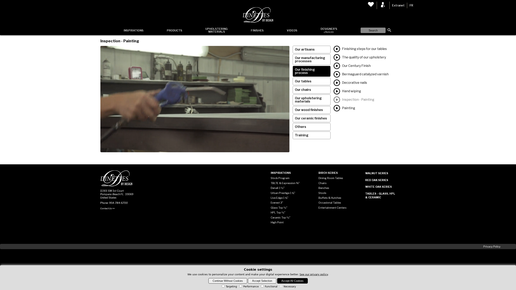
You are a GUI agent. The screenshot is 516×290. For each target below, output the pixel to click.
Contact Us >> (107, 208)
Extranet (398, 5)
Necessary (290, 286)
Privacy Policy (491, 246)
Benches (323, 188)
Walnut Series (376, 173)
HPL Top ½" (278, 212)
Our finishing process (305, 71)
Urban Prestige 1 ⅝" (283, 193)
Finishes (257, 30)
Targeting (231, 286)
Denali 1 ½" (277, 188)
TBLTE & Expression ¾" (285, 183)
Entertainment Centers (332, 207)
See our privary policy (314, 274)
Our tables (303, 81)
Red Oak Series (376, 180)
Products (174, 30)
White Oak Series (378, 186)
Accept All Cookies (292, 280)
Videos (292, 30)
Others (300, 127)
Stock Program (280, 178)
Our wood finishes (309, 110)
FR (411, 5)
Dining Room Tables (330, 178)
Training (301, 135)
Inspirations (134, 30)
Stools (322, 193)
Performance (251, 286)
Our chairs (303, 90)
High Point (277, 222)
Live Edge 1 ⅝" (279, 197)
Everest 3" (277, 202)
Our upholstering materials (308, 99)
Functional (271, 286)
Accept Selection (262, 280)
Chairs (322, 183)
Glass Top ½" (279, 207)
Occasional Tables (329, 202)
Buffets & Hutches (329, 197)
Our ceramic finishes (311, 118)
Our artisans (305, 49)
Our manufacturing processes (310, 59)
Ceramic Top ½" (280, 217)
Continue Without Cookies (228, 280)
